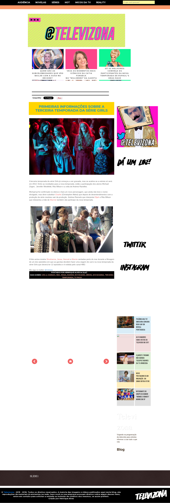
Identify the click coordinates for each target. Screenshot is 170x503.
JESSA (63, 275)
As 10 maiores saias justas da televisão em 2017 (142, 340)
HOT (67, 2)
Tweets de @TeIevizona (126, 252)
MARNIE (70, 275)
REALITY (101, 2)
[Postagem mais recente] (34, 363)
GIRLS (44, 275)
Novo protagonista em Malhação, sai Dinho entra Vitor (142, 377)
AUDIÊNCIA (24, 2)
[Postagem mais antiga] (106, 363)
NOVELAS (40, 2)
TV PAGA (78, 277)
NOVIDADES (80, 275)
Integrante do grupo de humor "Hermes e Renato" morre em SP (142, 395)
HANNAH (51, 275)
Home (119, 465)
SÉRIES (55, 2)
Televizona (127, 421)
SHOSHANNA (98, 275)
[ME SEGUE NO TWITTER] (137, 147)
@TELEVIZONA (123, 274)
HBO (58, 275)
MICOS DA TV (83, 2)
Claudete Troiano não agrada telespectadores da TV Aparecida (142, 359)
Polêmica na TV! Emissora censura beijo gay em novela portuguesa (142, 324)
